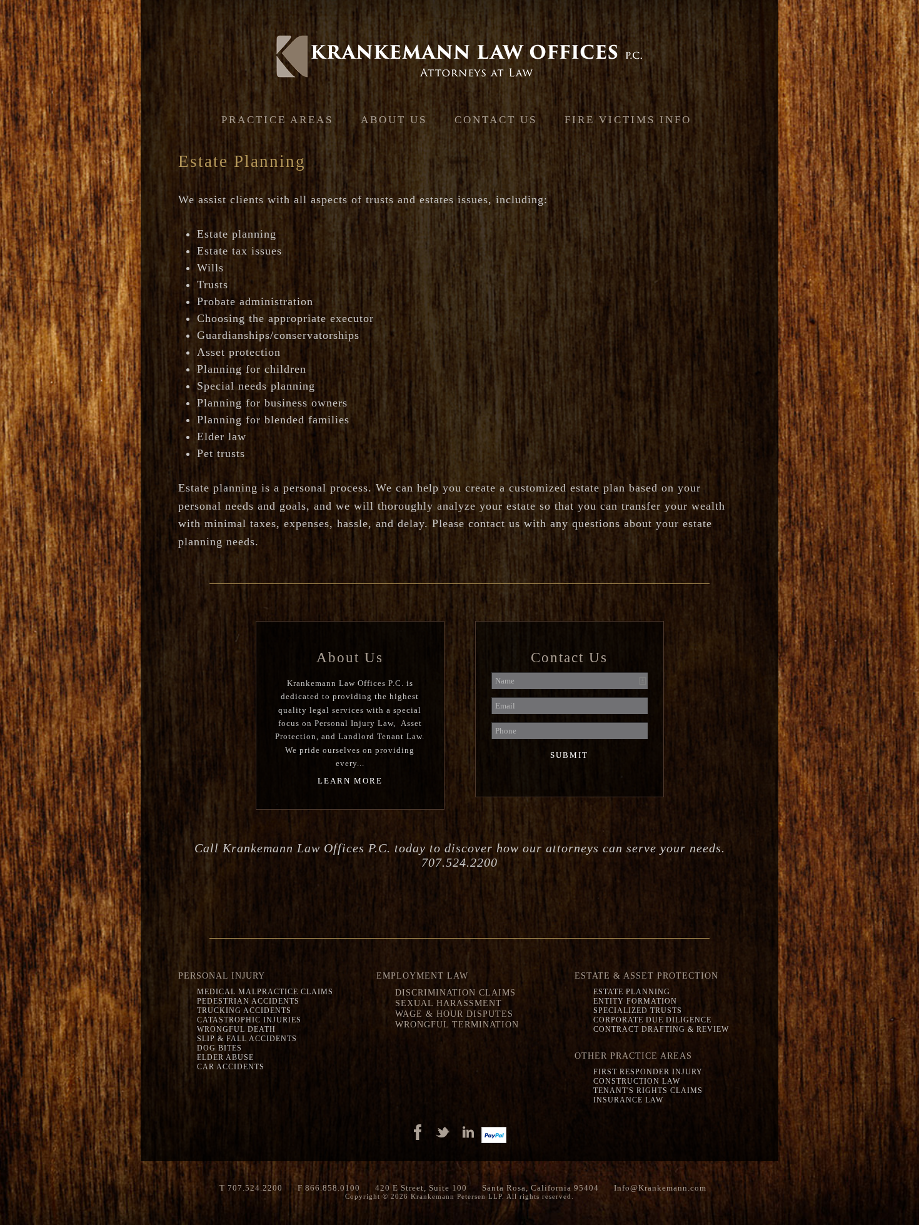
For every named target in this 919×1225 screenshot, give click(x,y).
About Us (394, 120)
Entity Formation (635, 1001)
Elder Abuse (225, 1057)
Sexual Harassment (448, 1003)
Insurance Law (628, 1100)
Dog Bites (219, 1048)
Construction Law (636, 1081)
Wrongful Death (236, 1029)
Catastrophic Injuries (249, 1020)
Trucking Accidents (244, 1010)
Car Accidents (230, 1066)
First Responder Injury (648, 1071)
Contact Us (495, 120)
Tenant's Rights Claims (648, 1090)
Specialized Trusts (637, 1010)
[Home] (459, 56)
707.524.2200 (255, 1187)
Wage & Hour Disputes (454, 1014)
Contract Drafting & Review (661, 1029)
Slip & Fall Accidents (247, 1038)
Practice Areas (277, 120)
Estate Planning (631, 991)
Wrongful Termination (457, 1024)
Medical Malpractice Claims (265, 991)
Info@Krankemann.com (660, 1187)
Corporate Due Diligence (652, 1020)
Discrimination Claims (455, 992)
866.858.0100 (332, 1187)
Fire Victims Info (628, 120)
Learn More (350, 780)
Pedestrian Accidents (248, 1001)
